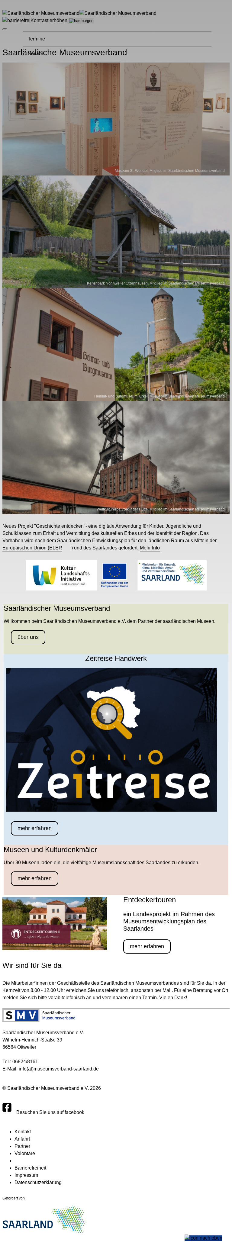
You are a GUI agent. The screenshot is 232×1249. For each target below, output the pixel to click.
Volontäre (24, 1153)
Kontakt (22, 1131)
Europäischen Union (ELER (32, 547)
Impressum (26, 1175)
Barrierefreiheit (30, 1167)
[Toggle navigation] (80, 21)
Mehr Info (150, 547)
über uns (28, 637)
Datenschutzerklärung (38, 1182)
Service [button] (36, 53)
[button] (203, 1238)
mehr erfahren (35, 828)
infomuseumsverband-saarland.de (59, 1068)
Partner (22, 1146)
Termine (36, 38)
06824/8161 (25, 1061)
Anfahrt (22, 1138)
